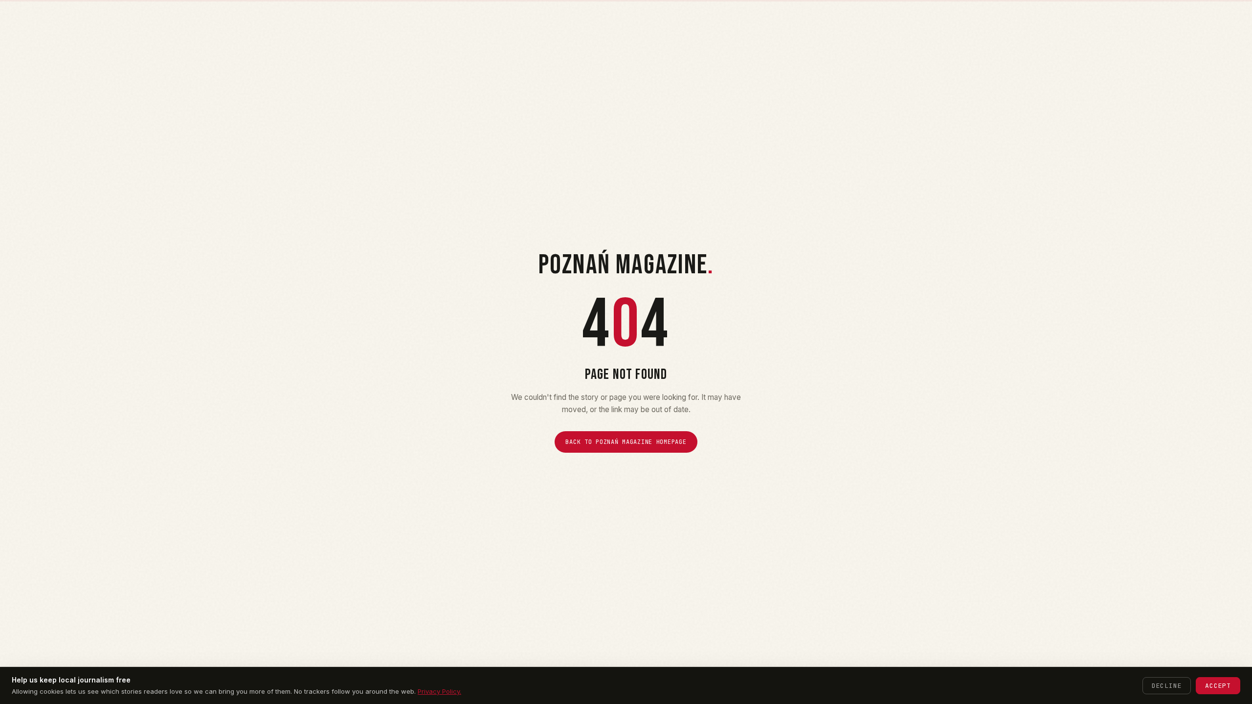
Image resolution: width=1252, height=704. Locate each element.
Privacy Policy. (439, 691)
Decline (1167, 686)
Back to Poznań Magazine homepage (625, 442)
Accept (1218, 686)
